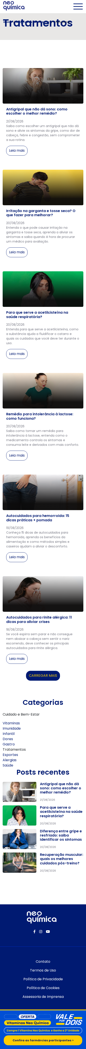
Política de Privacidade (43, 979)
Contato (43, 961)
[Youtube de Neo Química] (48, 931)
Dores (8, 738)
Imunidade (12, 728)
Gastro (9, 744)
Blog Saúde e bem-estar (33, 22)
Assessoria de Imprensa (43, 996)
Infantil (9, 733)
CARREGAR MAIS (43, 677)
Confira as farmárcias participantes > (43, 1040)
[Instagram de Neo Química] (40, 931)
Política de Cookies (43, 987)
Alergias (10, 760)
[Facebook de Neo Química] (35, 931)
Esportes (10, 754)
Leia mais (17, 150)
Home (7, 22)
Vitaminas (11, 723)
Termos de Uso (43, 970)
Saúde (8, 765)
